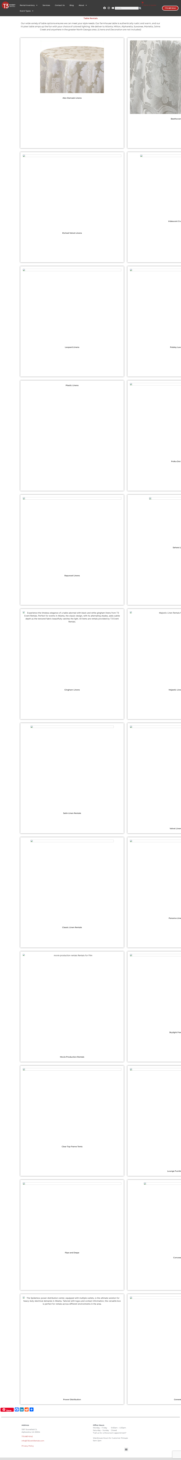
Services (46, 5)
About (81, 5)
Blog (72, 5)
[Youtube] (113, 8)
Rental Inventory (27, 5)
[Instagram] (108, 8)
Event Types (25, 11)
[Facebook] (104, 8)
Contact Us (60, 5)
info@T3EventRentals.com (33, 1441)
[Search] (140, 8)
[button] (126, 1449)
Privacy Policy (28, 1446)
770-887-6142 (27, 1436)
